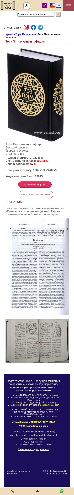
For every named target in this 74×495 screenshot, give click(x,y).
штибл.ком (12, 474)
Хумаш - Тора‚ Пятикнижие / (22, 34)
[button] (27, 6)
